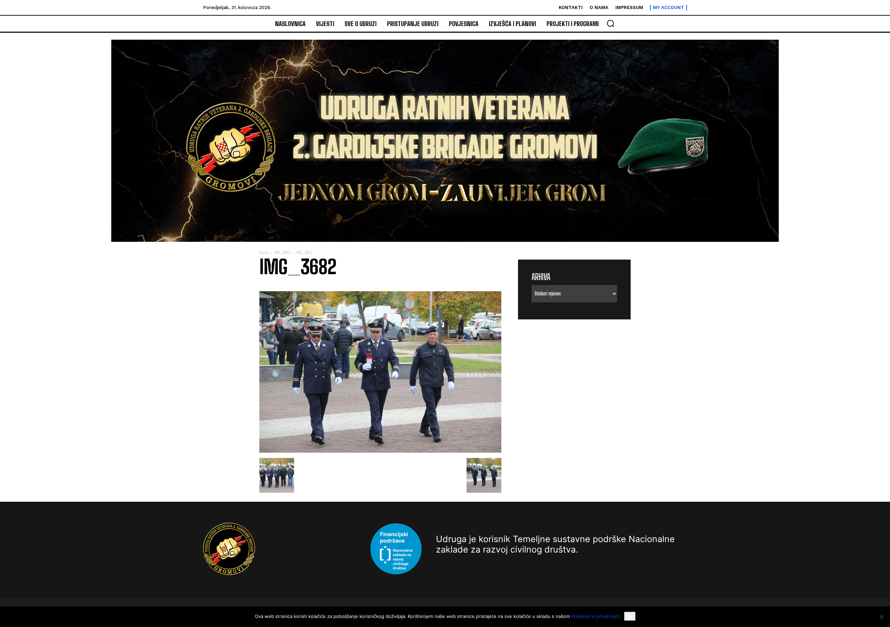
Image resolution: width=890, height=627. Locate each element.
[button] (610, 23)
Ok (630, 616)
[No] (881, 616)
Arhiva (541, 276)
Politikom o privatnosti (595, 616)
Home (263, 252)
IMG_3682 (282, 252)
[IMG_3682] (380, 451)
